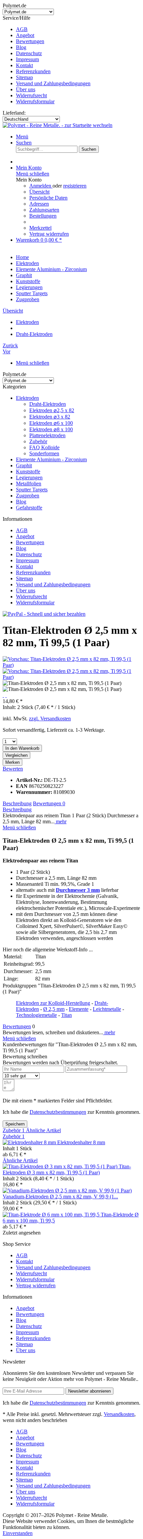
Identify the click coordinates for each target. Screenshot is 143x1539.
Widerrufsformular (35, 101)
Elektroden (27, 398)
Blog (21, 47)
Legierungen (29, 477)
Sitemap (24, 77)
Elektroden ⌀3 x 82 (49, 417)
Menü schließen (32, 173)
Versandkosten (119, 1414)
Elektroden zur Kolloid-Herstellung (53, 1003)
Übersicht (39, 192)
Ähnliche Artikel (43, 1130)
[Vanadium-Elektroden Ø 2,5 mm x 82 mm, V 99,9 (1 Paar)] (67, 1190)
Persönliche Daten (48, 198)
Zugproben (27, 495)
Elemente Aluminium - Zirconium (51, 459)
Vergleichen (16, 755)
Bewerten (13, 769)
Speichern (15, 1124)
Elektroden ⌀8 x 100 (51, 429)
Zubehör (38, 441)
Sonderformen (44, 453)
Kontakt (24, 65)
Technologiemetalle (36, 1015)
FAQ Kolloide (44, 447)
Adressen (39, 204)
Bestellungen (43, 216)
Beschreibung (17, 803)
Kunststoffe (28, 471)
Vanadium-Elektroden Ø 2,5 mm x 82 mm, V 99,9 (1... (60, 1196)
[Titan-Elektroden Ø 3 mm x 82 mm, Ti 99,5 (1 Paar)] (61, 1166)
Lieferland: (14, 113)
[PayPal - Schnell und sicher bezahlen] (44, 614)
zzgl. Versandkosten (50, 718)
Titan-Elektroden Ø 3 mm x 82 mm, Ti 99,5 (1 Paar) (67, 1169)
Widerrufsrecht (31, 95)
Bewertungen (30, 41)
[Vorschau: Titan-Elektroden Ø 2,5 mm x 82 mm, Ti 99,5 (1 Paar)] (71, 665)
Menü (22, 136)
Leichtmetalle (107, 1009)
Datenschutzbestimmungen (58, 1112)
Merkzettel (40, 228)
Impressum (27, 59)
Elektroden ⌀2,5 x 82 (51, 410)
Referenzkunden (33, 71)
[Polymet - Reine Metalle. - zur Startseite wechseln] (57, 125)
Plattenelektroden (47, 435)
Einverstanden (18, 1533)
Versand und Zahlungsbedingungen (53, 83)
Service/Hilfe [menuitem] (46, 59)
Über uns (25, 89)
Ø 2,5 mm (54, 1009)
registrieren (74, 186)
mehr (61, 821)
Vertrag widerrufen (49, 234)
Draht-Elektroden (47, 404)
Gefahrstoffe (29, 507)
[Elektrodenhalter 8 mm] (30, 1142)
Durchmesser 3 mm (78, 890)
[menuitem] (78, 29)
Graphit (24, 465)
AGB (22, 29)
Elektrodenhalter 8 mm (81, 1142)
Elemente (78, 1009)
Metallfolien (28, 483)
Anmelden (41, 186)
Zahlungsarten (44, 210)
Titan (66, 1015)
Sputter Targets (32, 489)
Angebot (25, 35)
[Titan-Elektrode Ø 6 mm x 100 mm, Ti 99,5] (52, 1214)
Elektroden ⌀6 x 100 (51, 423)
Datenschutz (29, 53)
